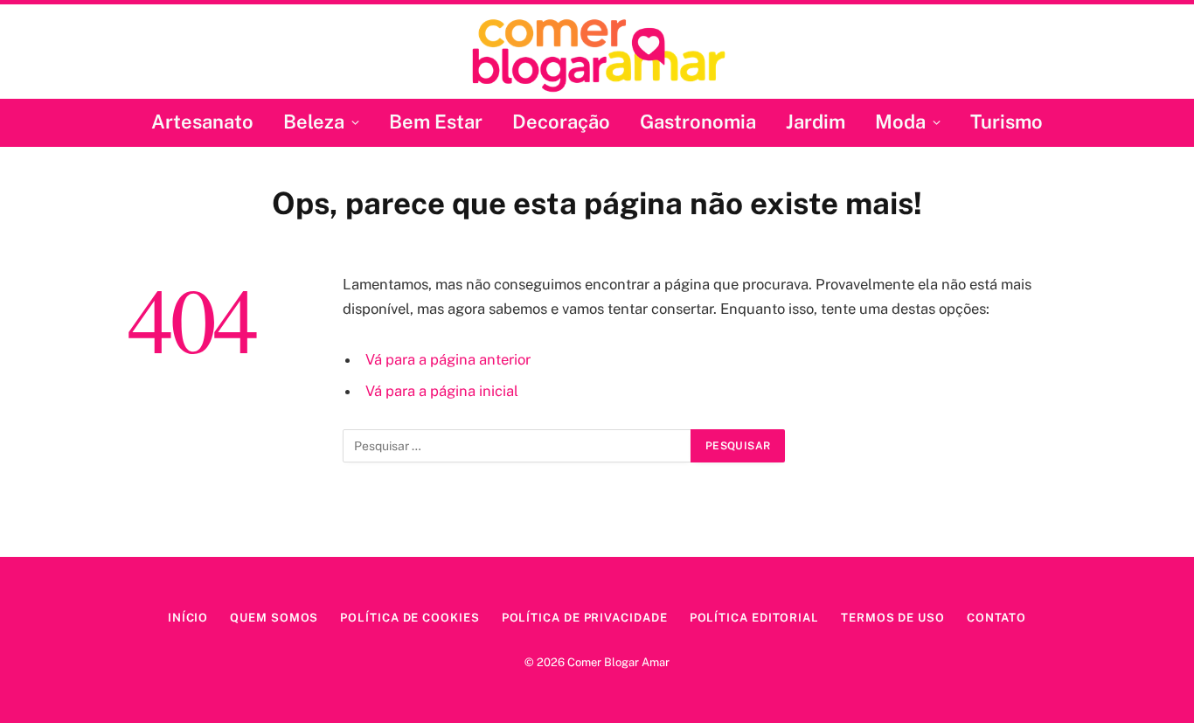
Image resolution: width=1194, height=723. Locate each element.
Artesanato (202, 121)
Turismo (1006, 121)
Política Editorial (754, 617)
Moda (900, 121)
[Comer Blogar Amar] (597, 53)
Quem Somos (274, 617)
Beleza (313, 121)
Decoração (561, 121)
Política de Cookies (409, 617)
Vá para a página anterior (448, 359)
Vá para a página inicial (441, 391)
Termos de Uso (893, 617)
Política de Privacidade (585, 617)
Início (188, 617)
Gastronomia (698, 121)
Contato (996, 617)
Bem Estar (435, 121)
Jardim (815, 121)
